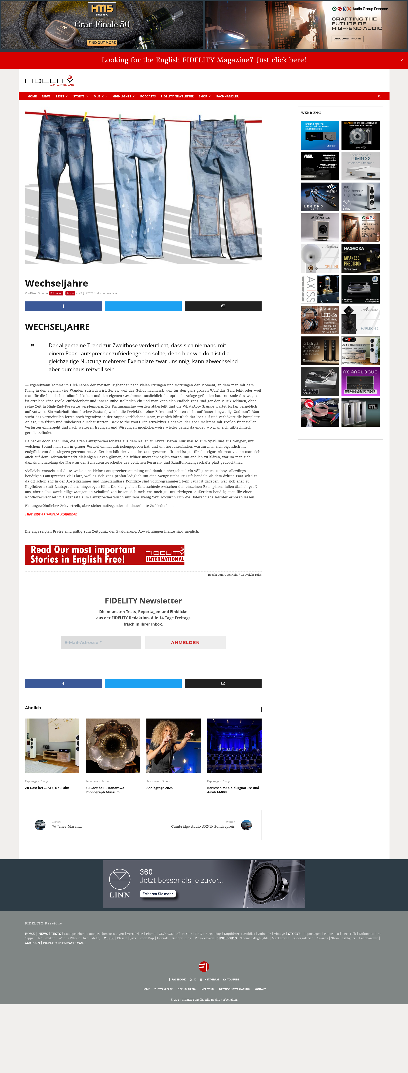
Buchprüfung (181, 938)
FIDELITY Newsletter (177, 96)
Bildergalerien (303, 938)
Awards (322, 938)
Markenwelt (280, 938)
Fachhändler (227, 96)
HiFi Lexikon (46, 938)
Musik (98, 96)
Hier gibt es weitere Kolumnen (51, 514)
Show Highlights (343, 938)
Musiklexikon (204, 938)
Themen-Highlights (254, 938)
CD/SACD (166, 933)
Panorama (331, 933)
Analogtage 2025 (159, 788)
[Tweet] (143, 306)
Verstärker (135, 933)
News (46, 96)
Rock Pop (147, 938)
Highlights (122, 96)
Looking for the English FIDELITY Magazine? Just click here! (204, 60)
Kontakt (260, 989)
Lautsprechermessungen (105, 933)
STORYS (294, 933)
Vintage (279, 933)
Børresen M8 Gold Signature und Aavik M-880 (233, 790)
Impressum (207, 989)
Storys (79, 96)
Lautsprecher (74, 933)
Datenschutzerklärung (234, 989)
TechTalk (349, 933)
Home (32, 96)
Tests (60, 96)
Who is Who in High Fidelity (79, 938)
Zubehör (264, 933)
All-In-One (184, 933)
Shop (203, 96)
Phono (151, 933)
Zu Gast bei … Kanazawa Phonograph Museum (105, 790)
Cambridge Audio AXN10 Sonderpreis (203, 824)
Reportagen (32, 781)
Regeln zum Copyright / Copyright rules (235, 574)
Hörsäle (163, 938)
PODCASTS (148, 96)
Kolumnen (56, 293)
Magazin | (34, 943)
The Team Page (163, 989)
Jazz (133, 938)
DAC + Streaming (208, 933)
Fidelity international (63, 943)
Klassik (122, 938)
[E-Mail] (223, 306)
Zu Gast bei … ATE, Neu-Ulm (47, 788)
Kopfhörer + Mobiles (239, 933)
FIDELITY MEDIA (186, 989)
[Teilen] (63, 306)
